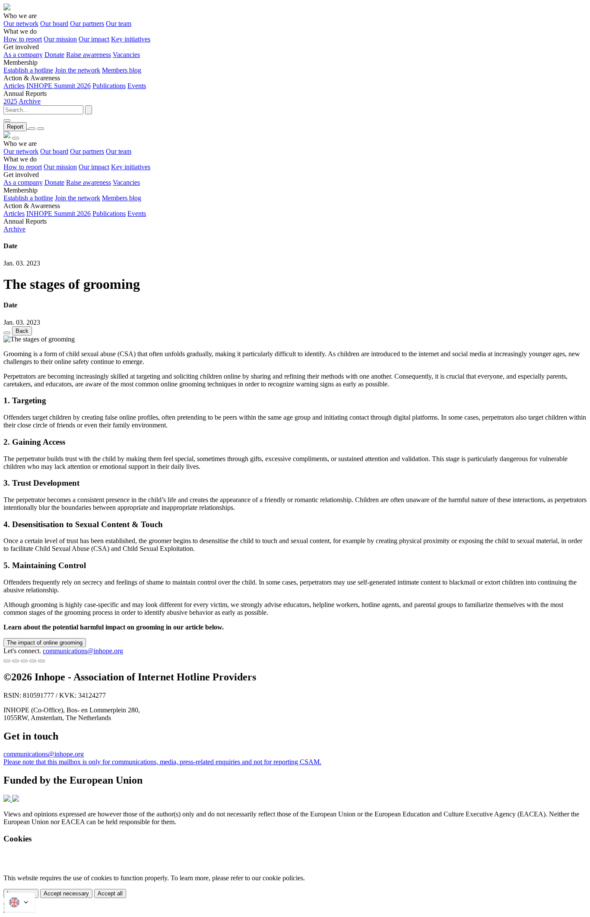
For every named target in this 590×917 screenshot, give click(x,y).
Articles (14, 85)
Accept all (110, 893)
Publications (109, 85)
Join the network (77, 70)
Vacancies (126, 54)
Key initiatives (130, 39)
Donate (54, 54)
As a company (23, 54)
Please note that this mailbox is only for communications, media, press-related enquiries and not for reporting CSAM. (162, 761)
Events (136, 85)
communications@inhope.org (83, 651)
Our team (118, 23)
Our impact (94, 39)
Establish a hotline (28, 70)
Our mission (60, 39)
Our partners (87, 23)
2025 (10, 101)
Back (22, 331)
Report (15, 126)
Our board (54, 23)
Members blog (121, 70)
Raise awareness (88, 54)
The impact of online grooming (44, 642)
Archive (30, 101)
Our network (20, 23)
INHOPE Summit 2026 (58, 85)
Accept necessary (66, 893)
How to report (22, 39)
